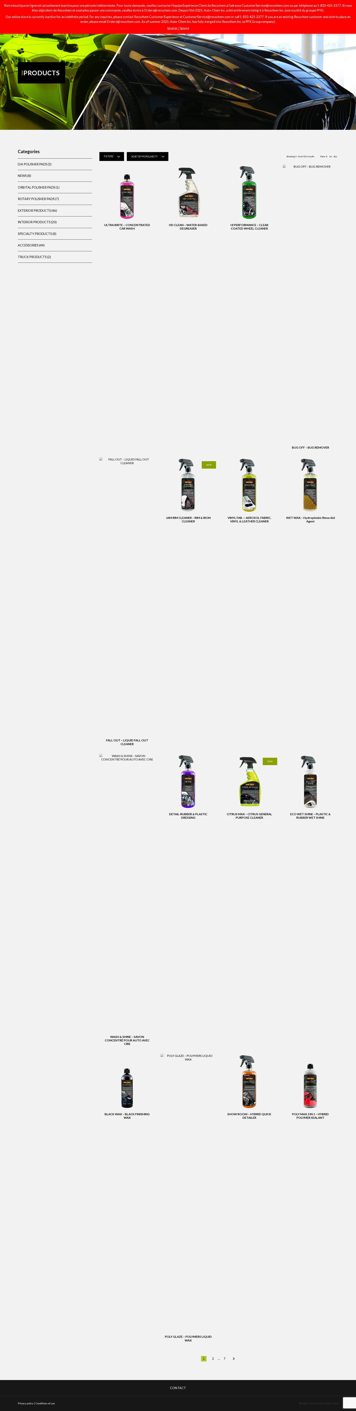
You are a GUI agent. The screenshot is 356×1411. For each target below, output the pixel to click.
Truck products (32, 257)
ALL (335, 156)
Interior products (34, 222)
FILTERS (108, 156)
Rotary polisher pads (36, 199)
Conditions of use (45, 1403)
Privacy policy (25, 1403)
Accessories (28, 245)
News (22, 176)
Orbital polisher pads (36, 187)
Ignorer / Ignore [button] (178, 28)
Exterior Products (34, 211)
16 (330, 156)
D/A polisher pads (32, 164)
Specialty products (35, 234)
